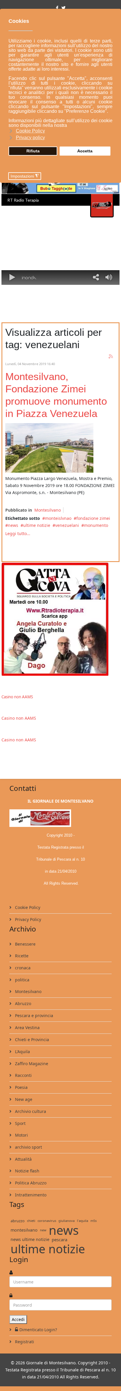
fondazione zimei (93, 518)
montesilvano (24, 1230)
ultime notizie (36, 525)
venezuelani (67, 525)
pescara (59, 1239)
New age (23, 1099)
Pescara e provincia (33, 1015)
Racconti (23, 1075)
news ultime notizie (30, 1239)
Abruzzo (22, 1003)
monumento (96, 525)
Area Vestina (27, 1027)
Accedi (18, 1319)
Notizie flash (26, 1171)
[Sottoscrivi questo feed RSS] (111, 356)
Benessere (25, 944)
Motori (21, 1135)
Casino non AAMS (17, 696)
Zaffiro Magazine (31, 1063)
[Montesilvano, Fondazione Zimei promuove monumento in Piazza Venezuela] (49, 448)
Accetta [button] (85, 151)
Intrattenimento (30, 1195)
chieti (31, 1220)
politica (21, 980)
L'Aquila (22, 1051)
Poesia (21, 1087)
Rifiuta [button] (33, 151)
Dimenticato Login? (38, 1329)
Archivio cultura (30, 1111)
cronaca (22, 968)
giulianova (66, 1220)
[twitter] (63, 8)
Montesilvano (47, 510)
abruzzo (18, 1220)
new (43, 1230)
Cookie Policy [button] (30, 130)
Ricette (21, 955)
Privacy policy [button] (30, 137)
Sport (20, 1123)
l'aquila (82, 1220)
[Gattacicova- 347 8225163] (60, 619)
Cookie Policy (27, 907)
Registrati (24, 1341)
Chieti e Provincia (31, 1039)
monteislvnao (58, 518)
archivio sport (28, 1147)
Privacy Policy (27, 919)
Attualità (23, 1159)
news (13, 525)
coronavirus (47, 1220)
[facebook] (57, 8)
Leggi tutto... (17, 533)
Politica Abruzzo (30, 1183)
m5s (93, 1220)
